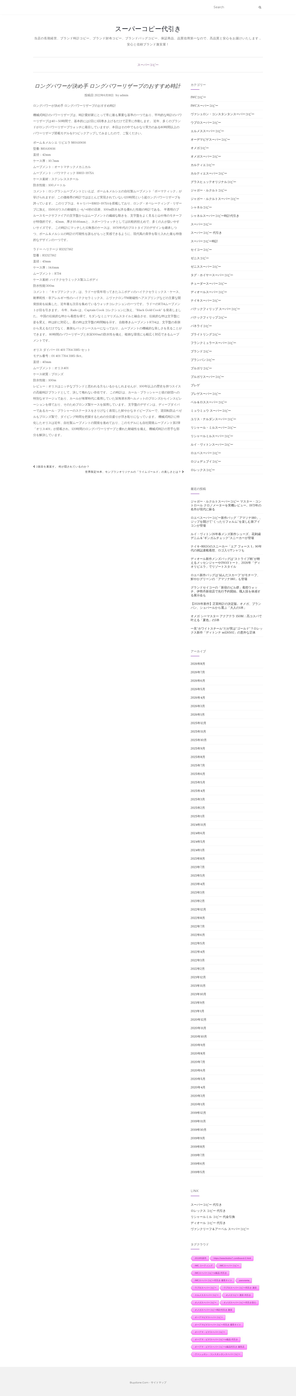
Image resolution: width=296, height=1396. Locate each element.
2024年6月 (198, 833)
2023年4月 (198, 884)
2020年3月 (198, 1096)
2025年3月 (198, 799)
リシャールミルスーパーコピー (212, 436)
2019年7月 (198, 1155)
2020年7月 (198, 1062)
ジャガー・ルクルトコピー (209, 190)
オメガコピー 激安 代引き (238, 1295)
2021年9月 (198, 1003)
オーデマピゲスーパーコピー (210, 139)
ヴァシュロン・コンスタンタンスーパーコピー (222, 114)
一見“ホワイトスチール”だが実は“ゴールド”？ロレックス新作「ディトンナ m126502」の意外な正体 (227, 630)
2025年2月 (198, 808)
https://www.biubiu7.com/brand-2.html (232, 1258)
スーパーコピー (148, 65)
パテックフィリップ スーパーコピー (215, 309)
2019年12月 (198, 1113)
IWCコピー (198, 97)
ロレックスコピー (203, 470)
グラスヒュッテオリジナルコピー (213, 182)
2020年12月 (199, 1019)
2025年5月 (198, 782)
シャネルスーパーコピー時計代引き (215, 216)
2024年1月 (198, 850)
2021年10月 (198, 994)
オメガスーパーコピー (206, 156)
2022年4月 (198, 952)
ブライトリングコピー (206, 334)
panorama (244, 1280)
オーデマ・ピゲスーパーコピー (210, 1332)
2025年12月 (198, 723)
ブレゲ (195, 385)
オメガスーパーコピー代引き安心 (240, 1302)
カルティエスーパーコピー (209, 173)
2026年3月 (198, 706)
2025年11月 (198, 731)
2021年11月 (198, 986)
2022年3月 (198, 960)
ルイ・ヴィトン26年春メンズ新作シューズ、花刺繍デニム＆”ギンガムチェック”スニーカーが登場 (226, 536)
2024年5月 (198, 842)
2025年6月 (198, 774)
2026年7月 (198, 672)
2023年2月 (198, 901)
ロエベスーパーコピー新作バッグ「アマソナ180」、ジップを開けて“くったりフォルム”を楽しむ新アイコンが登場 (226, 521)
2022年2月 (198, 969)
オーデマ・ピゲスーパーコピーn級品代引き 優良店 (219, 1347)
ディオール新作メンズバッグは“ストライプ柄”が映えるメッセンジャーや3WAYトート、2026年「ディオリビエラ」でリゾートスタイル (225, 563)
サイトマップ (158, 1382)
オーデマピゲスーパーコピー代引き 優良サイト (218, 1324)
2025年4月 (198, 791)
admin (124, 95)
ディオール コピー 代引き (208, 1223)
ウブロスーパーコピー (206, 122)
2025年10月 (199, 740)
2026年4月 (198, 698)
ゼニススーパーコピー (206, 267)
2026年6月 (198, 681)
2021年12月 (198, 977)
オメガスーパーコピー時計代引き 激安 (213, 1310)
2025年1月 (198, 816)
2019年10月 (199, 1130)
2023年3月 (198, 892)
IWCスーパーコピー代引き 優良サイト (213, 1280)
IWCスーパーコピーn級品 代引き (211, 1273)
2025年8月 (198, 757)
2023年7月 (198, 867)
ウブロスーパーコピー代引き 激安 (240, 1288)
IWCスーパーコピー (204, 106)
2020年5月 (198, 1079)
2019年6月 (198, 1164)
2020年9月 (198, 1045)
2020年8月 (198, 1053)
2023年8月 (198, 858)
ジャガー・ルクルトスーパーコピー (215, 199)
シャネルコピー (201, 207)
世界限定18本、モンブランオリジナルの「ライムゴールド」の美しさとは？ (133, 471)
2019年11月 (198, 1121)
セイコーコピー (201, 250)
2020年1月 (198, 1104)
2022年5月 (198, 943)
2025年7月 (198, 765)
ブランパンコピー (203, 360)
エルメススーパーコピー (207, 131)
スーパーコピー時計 (204, 241)
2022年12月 (198, 909)
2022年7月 (198, 926)
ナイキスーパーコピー (206, 300)
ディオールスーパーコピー (209, 292)
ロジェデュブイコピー (206, 461)
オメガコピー (200, 148)
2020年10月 (199, 1036)
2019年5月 (198, 1172)
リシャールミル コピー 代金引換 (213, 1217)
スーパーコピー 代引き (206, 233)
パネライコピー (201, 326)
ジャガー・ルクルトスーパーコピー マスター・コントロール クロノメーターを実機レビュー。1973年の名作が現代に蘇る (226, 505)
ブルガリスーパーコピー (207, 377)
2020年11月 (198, 1028)
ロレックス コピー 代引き (208, 1211)
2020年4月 (198, 1087)
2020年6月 (198, 1070)
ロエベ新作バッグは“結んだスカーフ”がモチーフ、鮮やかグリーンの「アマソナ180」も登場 (225, 577)
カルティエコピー (203, 165)
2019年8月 (198, 1147)
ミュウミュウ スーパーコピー (211, 411)
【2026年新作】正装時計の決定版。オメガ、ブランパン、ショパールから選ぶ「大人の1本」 (226, 606)
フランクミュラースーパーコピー (213, 343)
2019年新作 (201, 1258)
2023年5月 (198, 875)
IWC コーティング (204, 1265)
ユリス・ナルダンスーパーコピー (213, 419)
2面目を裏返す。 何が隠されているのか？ (62, 466)
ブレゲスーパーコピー (206, 394)
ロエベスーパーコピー (206, 453)
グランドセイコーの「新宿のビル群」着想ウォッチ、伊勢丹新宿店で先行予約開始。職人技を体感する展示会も (225, 591)
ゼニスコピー (200, 258)
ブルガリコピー (201, 368)
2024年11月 (198, 825)
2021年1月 (197, 1011)
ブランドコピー (201, 351)
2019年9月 (198, 1138)
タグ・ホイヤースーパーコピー (212, 275)
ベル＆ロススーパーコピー (209, 402)
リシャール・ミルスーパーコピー (213, 427)
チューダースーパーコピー (209, 283)
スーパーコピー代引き (148, 28)
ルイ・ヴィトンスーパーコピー (212, 444)
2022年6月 (198, 935)
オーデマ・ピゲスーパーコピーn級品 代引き (216, 1339)
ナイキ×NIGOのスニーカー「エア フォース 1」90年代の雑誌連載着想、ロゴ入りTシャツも (226, 548)
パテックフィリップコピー (209, 317)
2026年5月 (198, 689)
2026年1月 (198, 714)
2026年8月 (198, 664)
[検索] (260, 7)
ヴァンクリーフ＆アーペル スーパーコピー (220, 1229)
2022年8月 (198, 918)
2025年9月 (198, 748)
